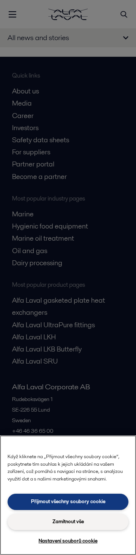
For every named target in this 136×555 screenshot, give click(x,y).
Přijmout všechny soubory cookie (68, 501)
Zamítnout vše (68, 521)
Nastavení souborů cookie (68, 540)
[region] (68, 495)
